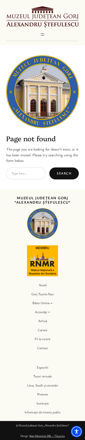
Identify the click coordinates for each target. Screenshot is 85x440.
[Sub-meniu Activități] (49, 312)
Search (64, 173)
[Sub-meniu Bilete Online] (52, 303)
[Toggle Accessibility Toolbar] (76, 431)
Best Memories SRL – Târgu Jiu (47, 436)
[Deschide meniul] (42, 34)
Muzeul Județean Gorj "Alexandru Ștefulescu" (42, 200)
